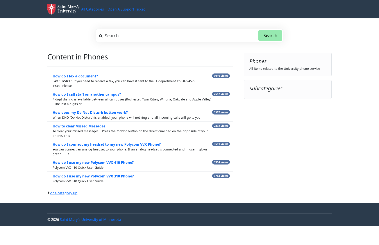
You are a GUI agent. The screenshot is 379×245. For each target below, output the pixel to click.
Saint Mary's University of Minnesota (90, 219)
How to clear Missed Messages (79, 126)
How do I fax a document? (75, 76)
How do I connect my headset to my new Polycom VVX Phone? (107, 144)
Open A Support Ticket (126, 9)
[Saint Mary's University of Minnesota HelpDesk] (63, 9)
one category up (63, 193)
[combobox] (189, 35)
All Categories (92, 9)
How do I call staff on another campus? (87, 94)
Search (270, 35)
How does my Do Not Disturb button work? (90, 112)
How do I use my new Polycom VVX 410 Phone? (93, 162)
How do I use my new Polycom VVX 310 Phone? (93, 176)
